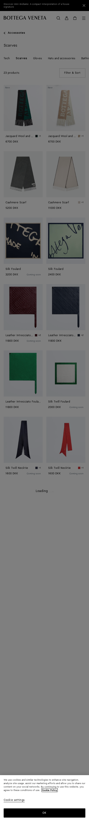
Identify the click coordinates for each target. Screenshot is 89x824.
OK (44, 813)
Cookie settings (14, 800)
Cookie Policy (49, 790)
